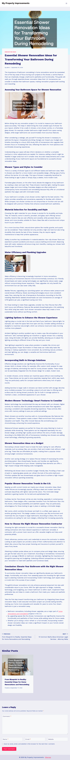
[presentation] (17, 665)
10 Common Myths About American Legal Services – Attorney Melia (53, 636)
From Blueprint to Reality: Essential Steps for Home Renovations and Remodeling (17, 636)
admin (8, 67)
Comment (7, 716)
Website (51, 739)
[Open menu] (66, 3)
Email (28, 739)
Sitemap (48, 757)
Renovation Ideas (10, 52)
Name (5, 739)
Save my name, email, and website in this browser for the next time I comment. (29, 744)
